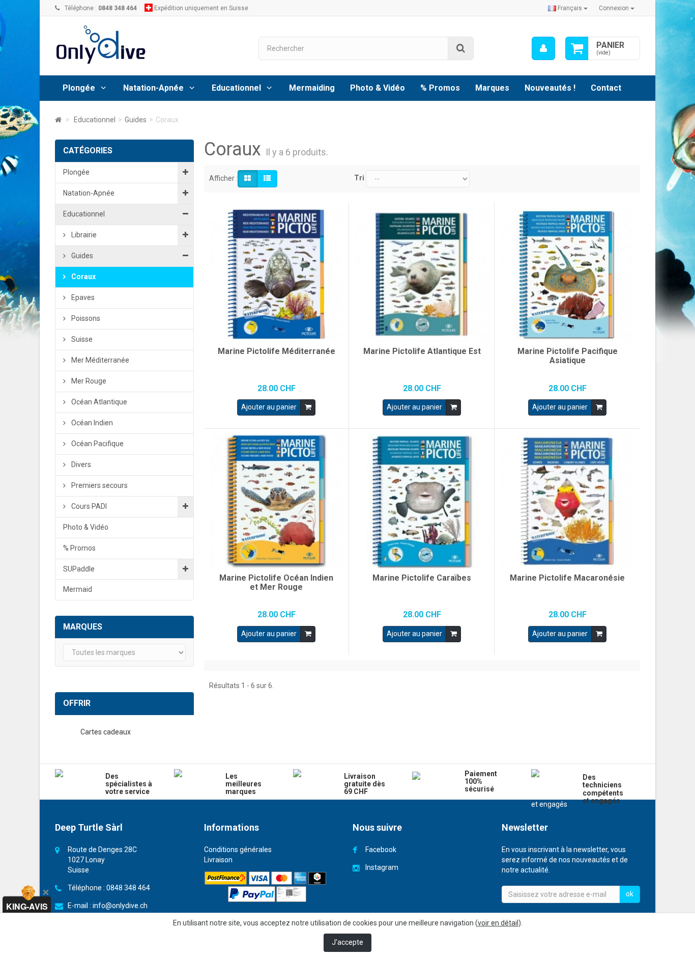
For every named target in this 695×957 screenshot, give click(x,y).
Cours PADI (88, 506)
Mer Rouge (88, 381)
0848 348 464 (128, 888)
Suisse (81, 339)
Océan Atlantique (98, 402)
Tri (359, 178)
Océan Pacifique (97, 444)
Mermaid (77, 589)
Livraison (218, 860)
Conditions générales (238, 849)
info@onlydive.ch (120, 905)
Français (570, 8)
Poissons (85, 318)
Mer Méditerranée (99, 360)
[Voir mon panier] (577, 48)
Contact (606, 88)
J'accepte (347, 942)
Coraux (83, 276)
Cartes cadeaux (106, 732)
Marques (492, 88)
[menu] (543, 48)
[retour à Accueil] (58, 120)
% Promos (440, 88)
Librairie (83, 235)
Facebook (380, 849)
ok (629, 894)
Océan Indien (91, 423)
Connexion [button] (614, 8)
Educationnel (236, 88)
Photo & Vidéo (377, 88)
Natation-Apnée (153, 88)
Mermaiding (312, 88)
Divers (80, 464)
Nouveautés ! (550, 88)
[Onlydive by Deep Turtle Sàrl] (149, 44)
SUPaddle (79, 569)
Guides (81, 256)
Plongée (79, 88)
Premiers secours (99, 485)
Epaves (82, 297)
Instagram (381, 867)
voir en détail (498, 923)
